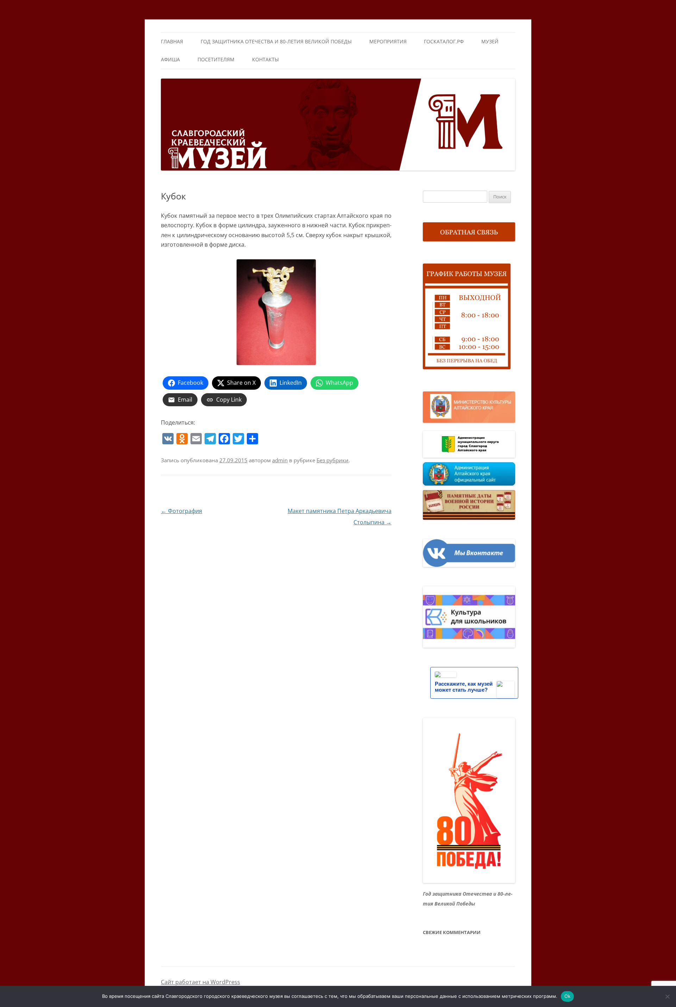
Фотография (181, 511)
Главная (172, 41)
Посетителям (216, 59)
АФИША (170, 59)
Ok (567, 996)
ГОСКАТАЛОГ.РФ (444, 41)
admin (280, 460)
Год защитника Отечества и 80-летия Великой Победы (276, 41)
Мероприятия (388, 41)
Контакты (265, 59)
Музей (490, 41)
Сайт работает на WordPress (200, 982)
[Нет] (667, 996)
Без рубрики (333, 460)
